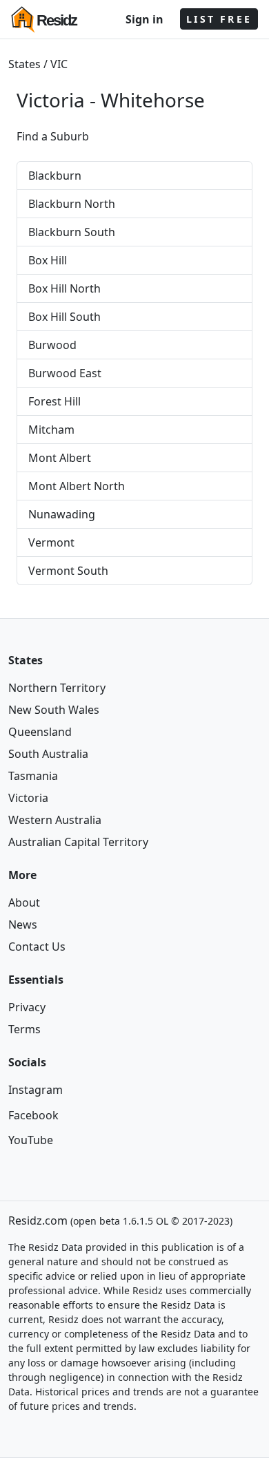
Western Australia (54, 819)
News (22, 924)
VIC (59, 64)
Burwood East (64, 373)
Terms (24, 1029)
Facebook (33, 1115)
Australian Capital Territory (78, 841)
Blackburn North (71, 203)
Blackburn (54, 175)
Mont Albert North (76, 486)
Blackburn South (71, 232)
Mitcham (51, 429)
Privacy (27, 1007)
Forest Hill (54, 401)
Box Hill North (64, 288)
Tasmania (33, 775)
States (24, 64)
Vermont (51, 542)
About (24, 902)
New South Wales (53, 709)
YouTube (30, 1140)
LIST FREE (219, 18)
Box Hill (47, 260)
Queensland (40, 731)
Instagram (35, 1089)
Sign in (144, 19)
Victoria (28, 797)
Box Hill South (64, 316)
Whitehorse (153, 100)
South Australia (48, 753)
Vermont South (68, 570)
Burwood (52, 344)
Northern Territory (57, 687)
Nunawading (61, 514)
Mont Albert (59, 457)
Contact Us (37, 946)
